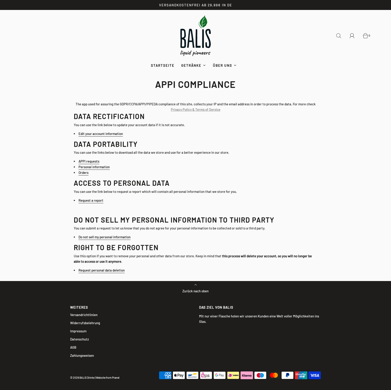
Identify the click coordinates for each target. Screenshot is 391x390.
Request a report (91, 200)
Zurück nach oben (195, 291)
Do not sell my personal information (105, 237)
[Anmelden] (355, 36)
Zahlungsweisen (82, 355)
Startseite (162, 65)
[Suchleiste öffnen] (341, 36)
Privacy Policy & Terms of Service (195, 109)
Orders (83, 172)
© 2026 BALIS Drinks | (82, 377)
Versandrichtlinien (84, 315)
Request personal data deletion (102, 270)
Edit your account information (101, 134)
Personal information (94, 167)
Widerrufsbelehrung (85, 323)
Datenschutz (79, 339)
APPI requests (89, 161)
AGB (73, 347)
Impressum (78, 331)
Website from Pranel (107, 377)
